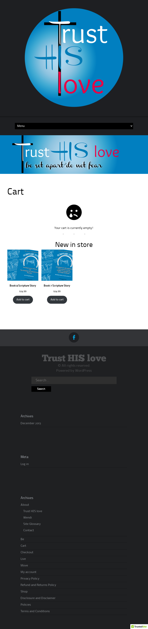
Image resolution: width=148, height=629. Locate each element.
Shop (24, 591)
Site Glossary (32, 524)
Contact (28, 530)
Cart (23, 546)
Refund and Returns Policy (38, 585)
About (25, 505)
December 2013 (31, 423)
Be (22, 539)
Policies (26, 605)
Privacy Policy (30, 578)
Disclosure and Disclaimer (38, 598)
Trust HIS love (74, 359)
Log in (25, 464)
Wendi (27, 517)
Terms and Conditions (35, 611)
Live (23, 559)
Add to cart (22, 299)
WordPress (83, 370)
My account (28, 572)
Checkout (27, 552)
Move (24, 565)
